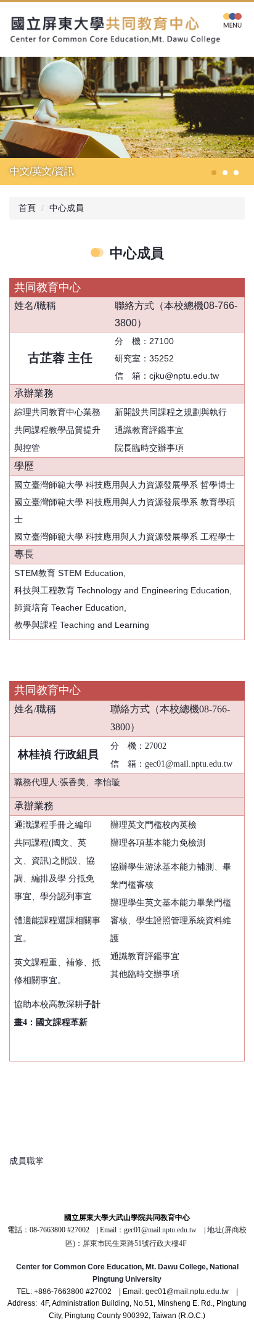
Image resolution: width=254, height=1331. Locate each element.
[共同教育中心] (120, 29)
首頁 (27, 208)
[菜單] (232, 19)
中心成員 (66, 208)
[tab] (213, 173)
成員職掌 (26, 1161)
